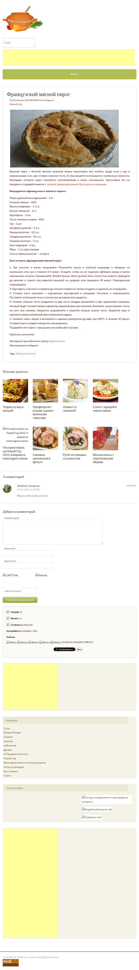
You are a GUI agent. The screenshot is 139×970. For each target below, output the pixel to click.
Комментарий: (12, 518)
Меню (74, 74)
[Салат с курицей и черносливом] (105, 390)
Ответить (131, 486)
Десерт (8, 749)
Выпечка (11, 745)
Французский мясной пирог (38, 94)
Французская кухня (25, 353)
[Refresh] (41, 575)
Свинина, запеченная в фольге (41, 458)
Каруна (50, 100)
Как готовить (11, 771)
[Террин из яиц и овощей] (15, 390)
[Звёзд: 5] (56, 642)
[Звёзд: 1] (12, 642)
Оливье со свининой (70, 408)
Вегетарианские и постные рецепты (25, 762)
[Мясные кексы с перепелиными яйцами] (105, 438)
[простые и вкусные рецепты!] (23, 18)
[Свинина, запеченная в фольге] (45, 438)
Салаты (8, 736)
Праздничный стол (17, 753)
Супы (7, 728)
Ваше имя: (10, 548)
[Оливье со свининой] (75, 390)
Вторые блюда (12, 732)
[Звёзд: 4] (45, 642)
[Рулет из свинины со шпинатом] (75, 438)
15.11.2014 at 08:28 (28, 489)
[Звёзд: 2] (23, 642)
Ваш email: (10, 561)
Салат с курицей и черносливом (105, 408)
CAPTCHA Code (12, 591)
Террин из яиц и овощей (13, 408)
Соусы (7, 775)
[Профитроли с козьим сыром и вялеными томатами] (45, 390)
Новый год (16, 104)
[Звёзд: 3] (34, 642)
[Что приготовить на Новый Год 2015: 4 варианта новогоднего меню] (15, 434)
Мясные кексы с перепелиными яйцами (103, 458)
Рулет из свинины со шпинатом (74, 456)
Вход (110, 2)
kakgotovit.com (57, 341)
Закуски (8, 741)
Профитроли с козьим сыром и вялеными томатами (43, 412)
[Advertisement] (68, 57)
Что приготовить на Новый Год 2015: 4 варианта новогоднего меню (15, 453)
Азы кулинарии (15, 766)
